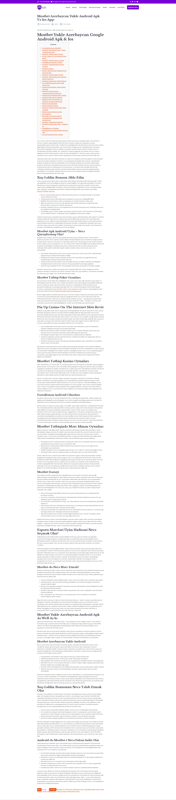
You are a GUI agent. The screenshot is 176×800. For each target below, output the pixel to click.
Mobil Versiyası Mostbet (50, 106)
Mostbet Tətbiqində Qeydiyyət (52, 122)
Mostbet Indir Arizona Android (52, 97)
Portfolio (121, 7)
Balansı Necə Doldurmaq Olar (52, 112)
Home (68, 7)
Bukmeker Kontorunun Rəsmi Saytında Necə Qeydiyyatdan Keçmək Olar (52, 118)
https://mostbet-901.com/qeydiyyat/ (68, 291)
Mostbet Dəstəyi (47, 69)
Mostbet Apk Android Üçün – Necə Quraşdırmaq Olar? (53, 51)
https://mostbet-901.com (46, 191)
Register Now (133, 7)
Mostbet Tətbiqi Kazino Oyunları (53, 60)
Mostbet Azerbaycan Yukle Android (54, 81)
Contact (112, 7)
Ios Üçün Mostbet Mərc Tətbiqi (52, 135)
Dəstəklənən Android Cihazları (52, 62)
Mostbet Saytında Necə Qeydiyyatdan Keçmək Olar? (52, 92)
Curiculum (83, 7)
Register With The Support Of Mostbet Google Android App (52, 101)
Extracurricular (94, 7)
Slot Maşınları (46, 114)
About (74, 7)
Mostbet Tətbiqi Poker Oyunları (52, 54)
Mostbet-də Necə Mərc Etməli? (52, 75)
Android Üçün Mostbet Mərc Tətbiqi (54, 95)
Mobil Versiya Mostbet (49, 104)
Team (105, 7)
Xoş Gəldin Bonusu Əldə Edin (51, 48)
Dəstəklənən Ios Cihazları (50, 128)
